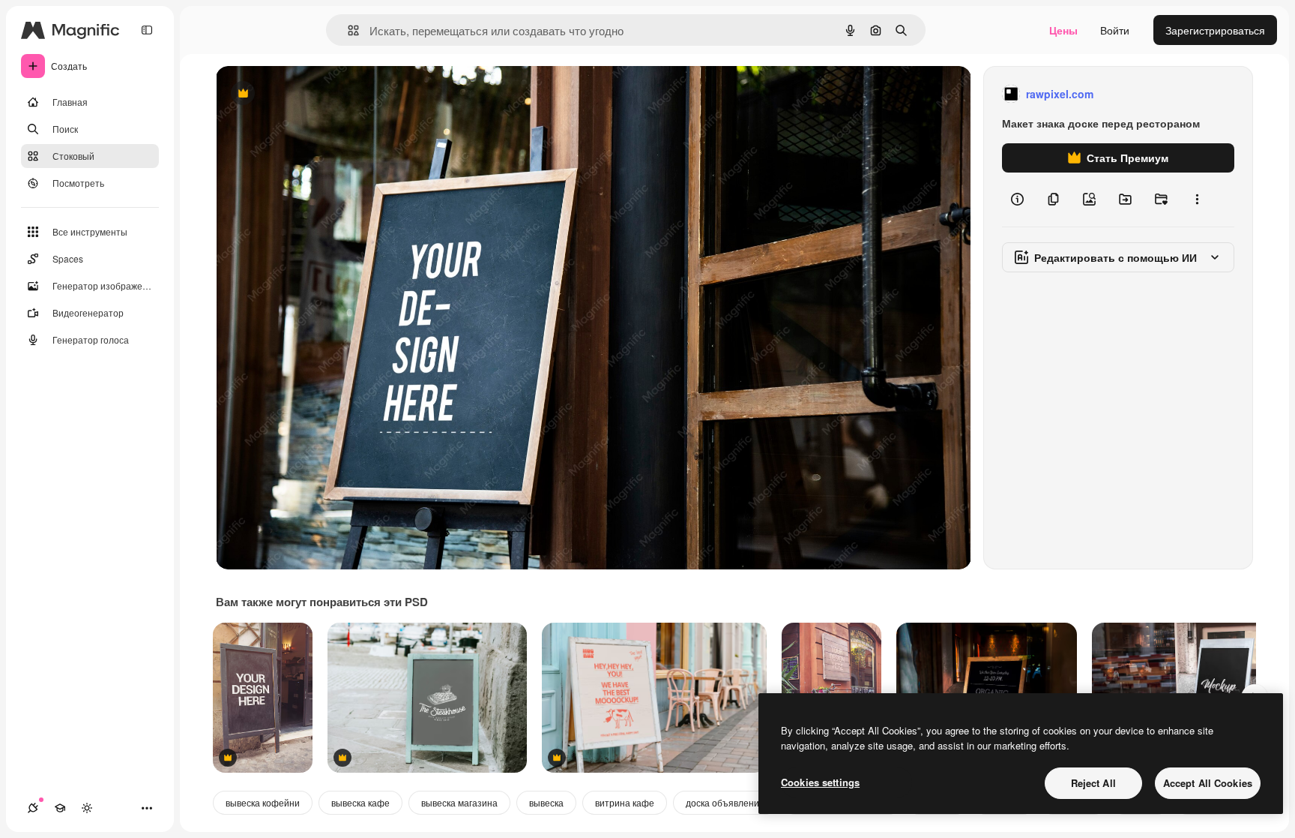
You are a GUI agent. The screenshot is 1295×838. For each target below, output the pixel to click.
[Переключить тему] (87, 808)
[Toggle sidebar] (147, 30)
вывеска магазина (459, 802)
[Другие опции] (1197, 200)
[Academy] (60, 808)
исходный (316, 94)
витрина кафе (624, 802)
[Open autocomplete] (347, 30)
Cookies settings (820, 782)
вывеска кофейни (263, 802)
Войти (1114, 30)
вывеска (546, 802)
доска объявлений (725, 802)
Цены (1063, 30)
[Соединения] (33, 808)
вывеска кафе (360, 802)
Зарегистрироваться (1215, 30)
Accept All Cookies (1207, 783)
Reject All (1093, 783)
